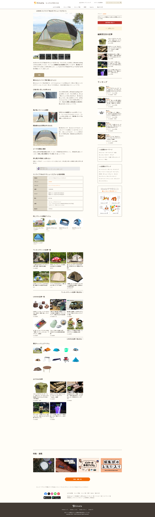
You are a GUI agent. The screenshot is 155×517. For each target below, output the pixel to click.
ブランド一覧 (91, 496)
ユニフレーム (103, 176)
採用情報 (87, 497)
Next (82, 32)
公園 (110, 157)
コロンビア (109, 171)
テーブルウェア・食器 (111, 152)
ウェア (112, 154)
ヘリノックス (110, 178)
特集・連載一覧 (77, 479)
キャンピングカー (104, 157)
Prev (34, 32)
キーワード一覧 (107, 496)
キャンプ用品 (67, 7)
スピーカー (102, 152)
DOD (101, 174)
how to (91, 7)
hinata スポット (83, 509)
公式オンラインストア (86, 2)
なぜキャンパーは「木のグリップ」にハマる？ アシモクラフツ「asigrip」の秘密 (114, 48)
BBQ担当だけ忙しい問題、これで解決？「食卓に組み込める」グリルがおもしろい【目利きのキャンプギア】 (114, 56)
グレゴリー (117, 178)
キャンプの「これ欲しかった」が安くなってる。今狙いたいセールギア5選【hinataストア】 (115, 63)
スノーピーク (103, 171)
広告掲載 (77, 496)
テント (50, 185)
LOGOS (50, 181)
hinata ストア (65, 509)
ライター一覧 (99, 496)
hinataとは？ (70, 496)
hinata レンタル (73, 509)
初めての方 (100, 7)
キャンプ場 (77, 7)
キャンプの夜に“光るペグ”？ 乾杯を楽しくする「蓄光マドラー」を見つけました (114, 71)
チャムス (105, 174)
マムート (111, 174)
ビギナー (107, 154)
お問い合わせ (83, 496)
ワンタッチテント (56, 185)
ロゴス (116, 174)
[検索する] (120, 2)
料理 (85, 7)
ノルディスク (103, 178)
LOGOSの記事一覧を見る (74, 339)
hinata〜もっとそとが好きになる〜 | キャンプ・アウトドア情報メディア (77, 506)
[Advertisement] (45, 431)
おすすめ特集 (56, 7)
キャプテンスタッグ (111, 176)
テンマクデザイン (104, 181)
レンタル (102, 154)
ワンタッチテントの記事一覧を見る (71, 292)
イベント (102, 159)
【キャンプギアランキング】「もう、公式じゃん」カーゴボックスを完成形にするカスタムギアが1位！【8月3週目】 (114, 40)
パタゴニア (116, 169)
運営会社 (92, 497)
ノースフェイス (103, 169)
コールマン (116, 171)
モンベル (110, 169)
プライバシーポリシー (78, 497)
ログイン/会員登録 (98, 2)
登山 (106, 159)
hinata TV (91, 509)
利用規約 (69, 497)
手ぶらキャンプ (116, 157)
